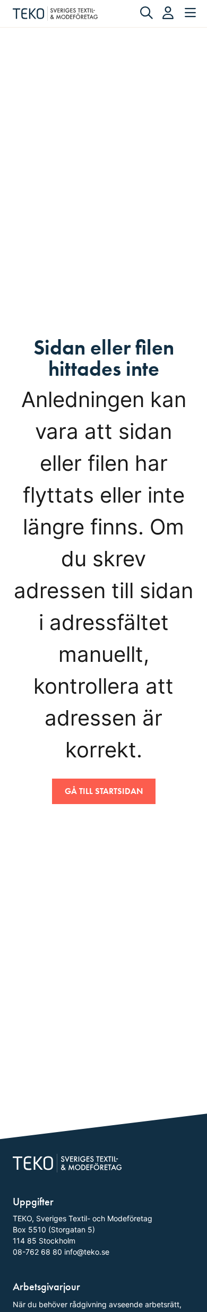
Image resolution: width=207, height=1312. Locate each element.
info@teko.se (86, 1251)
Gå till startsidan (104, 791)
